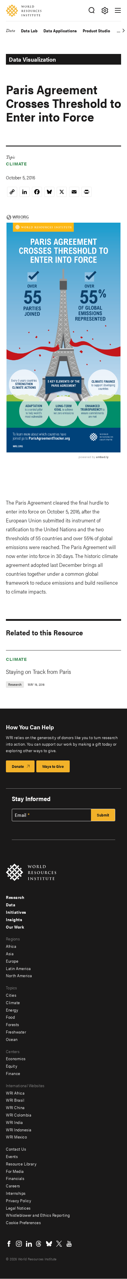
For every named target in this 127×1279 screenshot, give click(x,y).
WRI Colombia (18, 1115)
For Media (15, 1171)
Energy (12, 1010)
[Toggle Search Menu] (91, 10)
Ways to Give (53, 766)
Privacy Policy (18, 1200)
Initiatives (16, 912)
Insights (14, 919)
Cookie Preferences (23, 1222)
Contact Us (16, 1149)
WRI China (15, 1107)
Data (10, 31)
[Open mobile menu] (117, 10)
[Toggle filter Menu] (105, 10)
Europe (12, 961)
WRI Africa (15, 1093)
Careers (13, 1186)
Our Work (15, 927)
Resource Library (21, 1164)
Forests (12, 1024)
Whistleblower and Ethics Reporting (38, 1215)
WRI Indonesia (19, 1130)
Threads (39, 1244)
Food (10, 1017)
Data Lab (29, 30)
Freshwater (16, 1032)
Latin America (18, 968)
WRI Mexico (16, 1137)
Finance (13, 1073)
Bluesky (49, 1244)
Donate (18, 766)
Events (12, 1156)
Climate (16, 163)
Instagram (19, 1244)
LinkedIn (29, 1244)
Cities (11, 995)
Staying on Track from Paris (38, 671)
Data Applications (60, 30)
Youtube (69, 1244)
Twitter (59, 1244)
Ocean (12, 1039)
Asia (10, 953)
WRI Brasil (15, 1100)
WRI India (14, 1122)
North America (19, 975)
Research (15, 897)
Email (21, 815)
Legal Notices (18, 1208)
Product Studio (96, 30)
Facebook (9, 1244)
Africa (11, 946)
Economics (16, 1058)
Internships (16, 1193)
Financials (15, 1178)
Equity (11, 1066)
